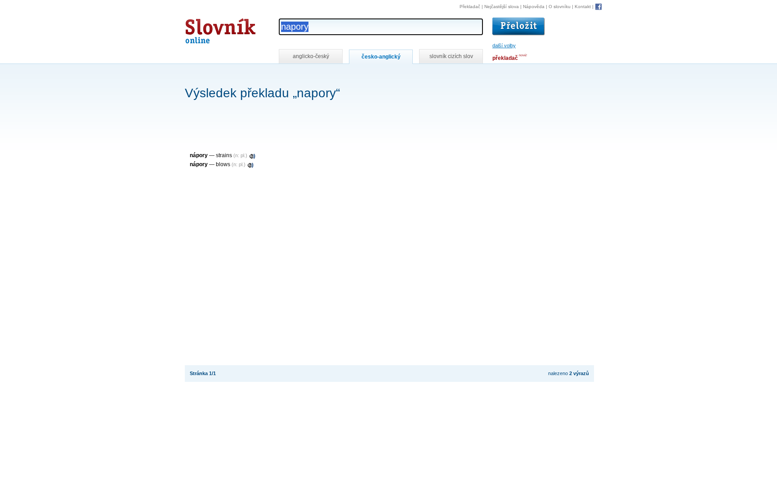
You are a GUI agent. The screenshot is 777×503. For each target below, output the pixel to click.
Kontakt (583, 6)
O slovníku (560, 6)
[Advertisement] (348, 76)
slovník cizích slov (451, 56)
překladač (505, 58)
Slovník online (204, 29)
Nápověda (534, 6)
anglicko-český (311, 56)
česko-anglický (381, 57)
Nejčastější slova (501, 6)
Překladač (470, 6)
